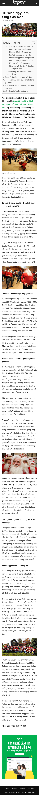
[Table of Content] (33, 43)
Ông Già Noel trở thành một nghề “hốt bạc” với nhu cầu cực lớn (18, 104)
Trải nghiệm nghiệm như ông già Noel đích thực (19, 86)
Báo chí (14, 789)
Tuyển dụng (22, 789)
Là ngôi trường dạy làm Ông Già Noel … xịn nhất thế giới (19, 73)
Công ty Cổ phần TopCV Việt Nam (24, 792)
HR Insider (31, 789)
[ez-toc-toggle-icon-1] (32, 43)
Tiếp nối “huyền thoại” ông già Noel (18, 77)
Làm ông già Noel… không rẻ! (16, 91)
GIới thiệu (7, 789)
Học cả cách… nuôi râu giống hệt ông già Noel (19, 81)
